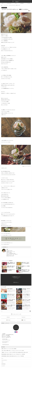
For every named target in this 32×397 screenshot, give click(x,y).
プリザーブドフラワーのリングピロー (6, 174)
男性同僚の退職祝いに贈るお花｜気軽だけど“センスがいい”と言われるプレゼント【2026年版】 (13, 354)
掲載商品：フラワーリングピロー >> (26, 166)
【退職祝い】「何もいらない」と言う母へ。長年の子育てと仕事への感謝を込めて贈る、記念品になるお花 (15, 352)
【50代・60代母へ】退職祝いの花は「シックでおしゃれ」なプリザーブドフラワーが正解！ (13, 350)
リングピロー (12, 109)
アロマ (16, 3)
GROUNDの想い (22, 3)
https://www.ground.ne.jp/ (5, 344)
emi (7, 249)
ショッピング (28, 3)
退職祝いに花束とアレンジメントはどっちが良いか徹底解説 (9, 348)
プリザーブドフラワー (9, 3)
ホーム (2, 3)
